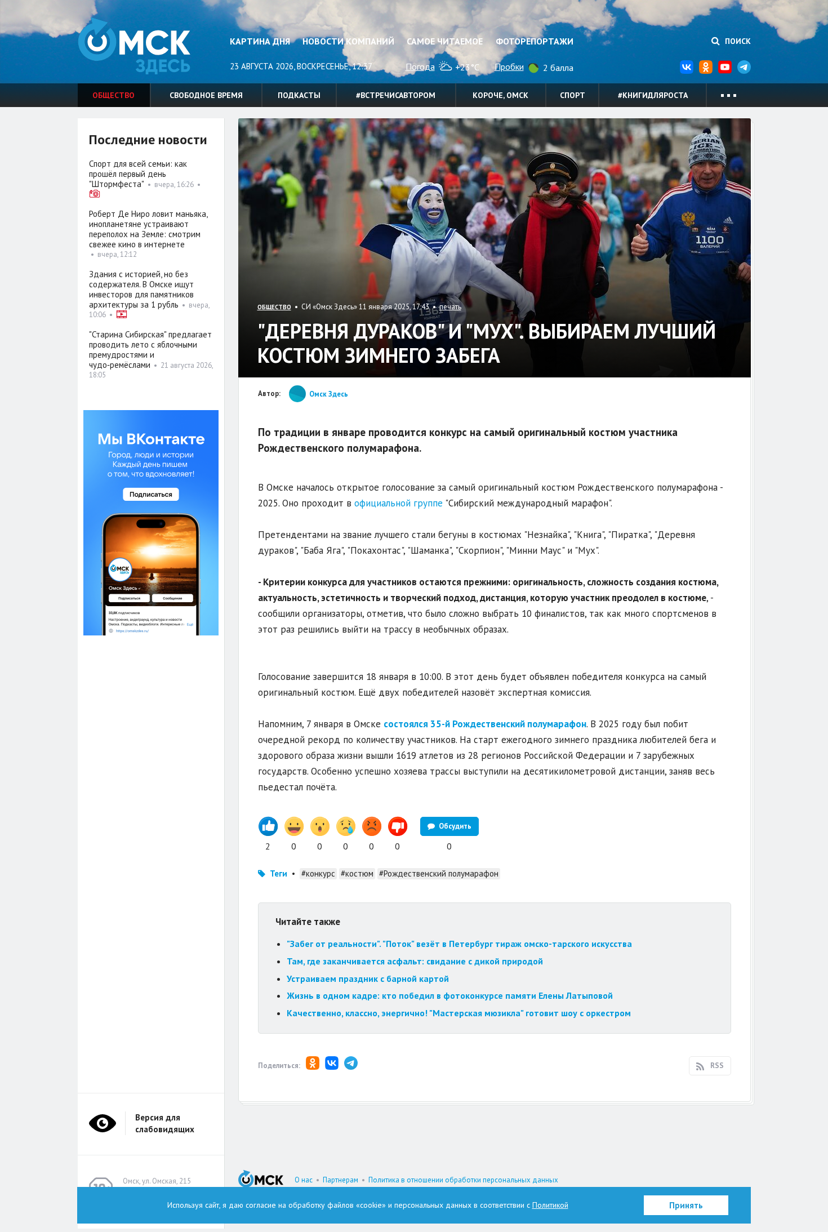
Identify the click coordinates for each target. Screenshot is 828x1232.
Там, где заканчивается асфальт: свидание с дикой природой (415, 961)
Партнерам (340, 1180)
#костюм (357, 873)
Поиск (737, 41)
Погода (420, 66)
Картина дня (260, 41)
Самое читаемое (445, 41)
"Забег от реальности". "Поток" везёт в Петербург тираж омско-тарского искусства (459, 943)
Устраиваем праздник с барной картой (368, 978)
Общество (113, 95)
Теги (278, 873)
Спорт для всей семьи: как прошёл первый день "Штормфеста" (138, 173)
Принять (686, 1205)
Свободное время (206, 95)
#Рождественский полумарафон (438, 873)
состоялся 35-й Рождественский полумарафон (485, 724)
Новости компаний (348, 41)
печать (450, 307)
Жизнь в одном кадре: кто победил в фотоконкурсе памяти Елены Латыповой (450, 995)
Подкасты (299, 95)
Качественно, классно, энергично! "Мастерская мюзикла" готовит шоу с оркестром (459, 1012)
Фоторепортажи (534, 41)
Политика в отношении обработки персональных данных (463, 1180)
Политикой (550, 1205)
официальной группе (398, 503)
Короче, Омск (500, 95)
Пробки (509, 66)
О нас (304, 1180)
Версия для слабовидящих (164, 1123)
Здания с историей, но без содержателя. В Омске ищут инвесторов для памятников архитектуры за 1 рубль (141, 289)
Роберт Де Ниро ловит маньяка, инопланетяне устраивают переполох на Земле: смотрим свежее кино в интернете (148, 229)
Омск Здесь (134, 46)
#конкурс (318, 873)
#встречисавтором (395, 95)
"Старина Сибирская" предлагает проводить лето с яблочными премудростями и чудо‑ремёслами (150, 349)
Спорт (572, 95)
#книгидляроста (653, 95)
